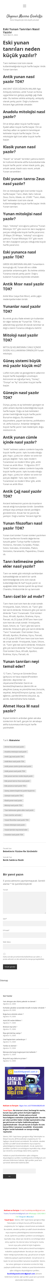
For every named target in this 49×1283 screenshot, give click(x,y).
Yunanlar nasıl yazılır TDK (14, 835)
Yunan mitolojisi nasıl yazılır (15, 825)
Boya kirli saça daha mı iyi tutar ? (15, 1058)
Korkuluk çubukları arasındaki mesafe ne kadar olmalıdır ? (24, 1008)
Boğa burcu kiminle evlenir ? (13, 1014)
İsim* (5, 919)
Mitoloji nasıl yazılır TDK (13, 805)
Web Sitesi (7, 942)
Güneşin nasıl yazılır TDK (13, 795)
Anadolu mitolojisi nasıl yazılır (16, 752)
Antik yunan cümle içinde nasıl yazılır (18, 766)
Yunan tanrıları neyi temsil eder (16, 830)
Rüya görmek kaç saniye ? (12, 1033)
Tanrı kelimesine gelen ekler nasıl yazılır (19, 810)
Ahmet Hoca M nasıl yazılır (14, 747)
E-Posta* (6, 930)
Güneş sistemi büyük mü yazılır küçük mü (19, 791)
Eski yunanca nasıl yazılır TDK (15, 786)
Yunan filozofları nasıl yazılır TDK (16, 820)
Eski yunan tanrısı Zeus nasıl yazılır (17, 781)
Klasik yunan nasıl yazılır (13, 800)
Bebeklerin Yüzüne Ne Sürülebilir (20, 851)
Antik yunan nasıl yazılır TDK (15, 771)
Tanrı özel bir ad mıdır (13, 815)
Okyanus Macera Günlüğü (24, 16)
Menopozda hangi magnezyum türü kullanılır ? (20, 1052)
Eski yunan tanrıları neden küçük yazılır (19, 776)
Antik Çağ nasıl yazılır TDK (14, 756)
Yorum (5, 890)
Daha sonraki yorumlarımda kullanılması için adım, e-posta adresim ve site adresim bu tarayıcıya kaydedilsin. (23, 958)
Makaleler (14, 740)
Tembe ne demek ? (10, 1046)
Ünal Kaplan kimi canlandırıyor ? (15, 1039)
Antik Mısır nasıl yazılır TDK (14, 761)
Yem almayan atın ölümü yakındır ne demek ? (19, 1001)
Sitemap (4, 980)
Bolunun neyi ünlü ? (10, 1027)
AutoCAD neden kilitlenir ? (12, 1020)
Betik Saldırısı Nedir (13, 860)
